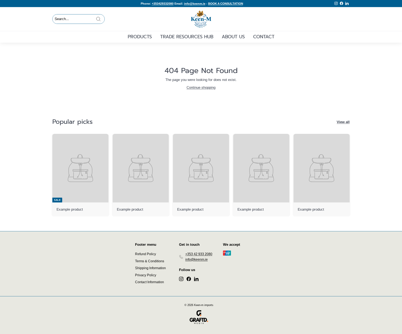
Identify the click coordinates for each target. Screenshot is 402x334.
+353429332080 (163, 3)
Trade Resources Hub (186, 36)
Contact (263, 36)
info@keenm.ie (194, 3)
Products (140, 36)
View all (343, 122)
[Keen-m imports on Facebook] (189, 278)
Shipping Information (150, 268)
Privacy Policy (145, 275)
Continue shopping (201, 88)
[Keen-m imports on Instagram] (181, 278)
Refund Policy (145, 254)
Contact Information (149, 282)
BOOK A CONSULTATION (225, 3)
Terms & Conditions (149, 261)
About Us (233, 36)
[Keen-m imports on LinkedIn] (196, 278)
